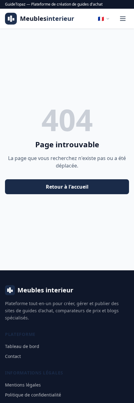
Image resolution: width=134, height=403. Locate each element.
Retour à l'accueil (67, 186)
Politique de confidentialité (33, 395)
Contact (13, 356)
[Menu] (123, 18)
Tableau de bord (22, 346)
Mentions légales (23, 385)
